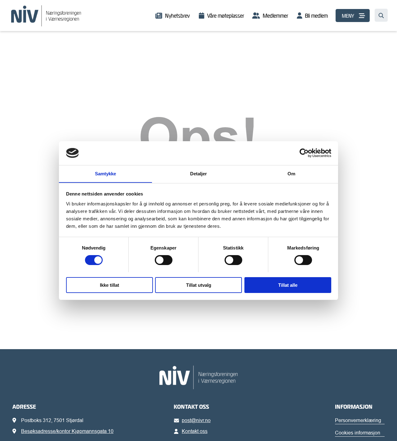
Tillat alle (287, 284)
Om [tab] (291, 173)
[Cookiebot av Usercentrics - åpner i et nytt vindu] (304, 153)
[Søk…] (381, 15)
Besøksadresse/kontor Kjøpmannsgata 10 (67, 431)
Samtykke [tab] (105, 173)
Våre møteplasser (225, 15)
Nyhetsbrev (177, 15)
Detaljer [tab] (198, 173)
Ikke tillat (109, 284)
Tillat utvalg (198, 284)
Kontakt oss (194, 431)
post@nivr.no (196, 420)
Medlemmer (275, 15)
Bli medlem (316, 15)
